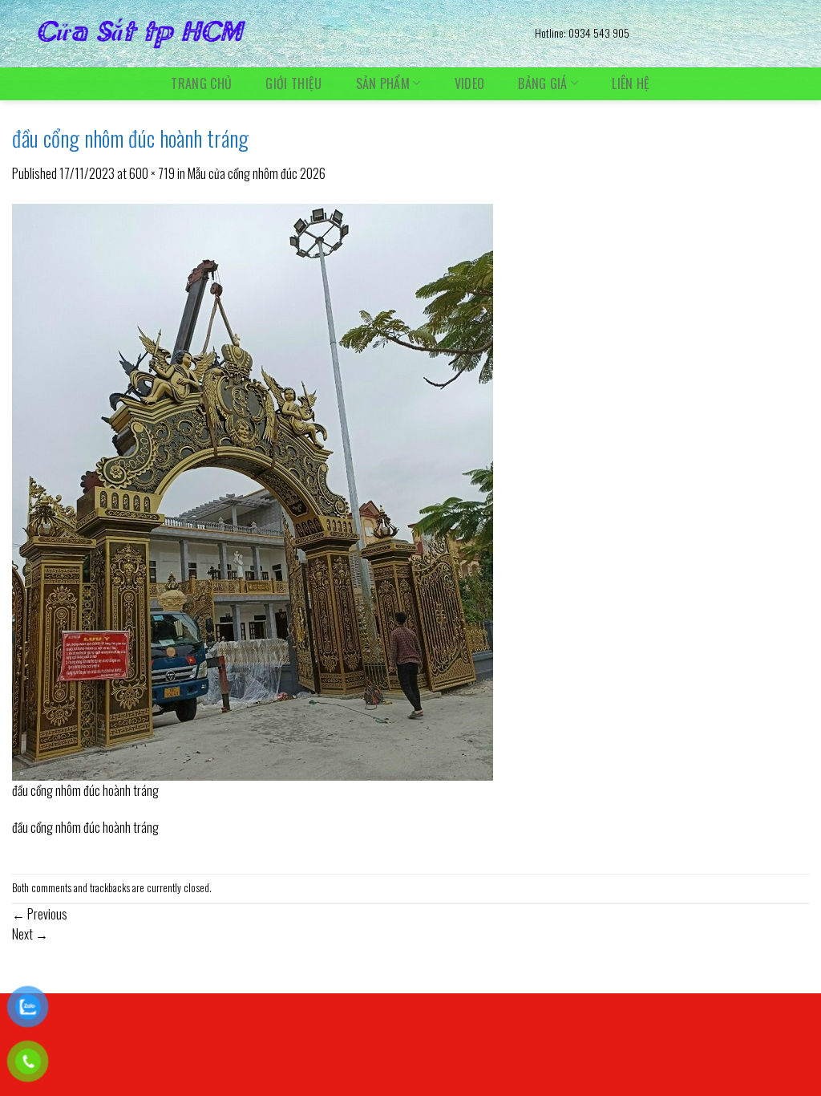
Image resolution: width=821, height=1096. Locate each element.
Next (30, 934)
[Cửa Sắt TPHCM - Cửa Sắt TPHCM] (261, 33)
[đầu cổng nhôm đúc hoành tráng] (252, 490)
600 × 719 (152, 173)
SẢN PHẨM (383, 83)
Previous (39, 913)
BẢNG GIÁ (543, 83)
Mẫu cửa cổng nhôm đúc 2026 (257, 173)
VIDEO (470, 83)
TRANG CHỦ (201, 83)
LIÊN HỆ (630, 83)
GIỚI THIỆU (293, 83)
